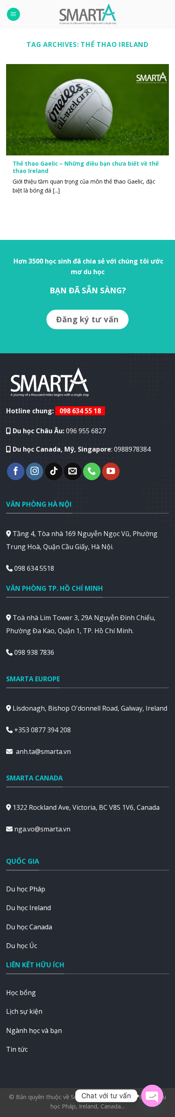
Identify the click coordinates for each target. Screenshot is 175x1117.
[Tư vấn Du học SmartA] (87, 14)
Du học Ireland (28, 907)
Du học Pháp (25, 888)
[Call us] (92, 471)
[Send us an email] (72, 471)
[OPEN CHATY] (152, 1096)
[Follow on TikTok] (54, 471)
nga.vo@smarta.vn (42, 828)
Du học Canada (29, 926)
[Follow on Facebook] (15, 471)
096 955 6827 (86, 430)
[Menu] (13, 14)
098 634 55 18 (80, 410)
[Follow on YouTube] (111, 471)
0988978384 (132, 449)
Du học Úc (21, 945)
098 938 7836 (34, 652)
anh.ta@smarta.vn (43, 751)
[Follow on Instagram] (35, 471)
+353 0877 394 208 (42, 729)
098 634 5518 (34, 568)
